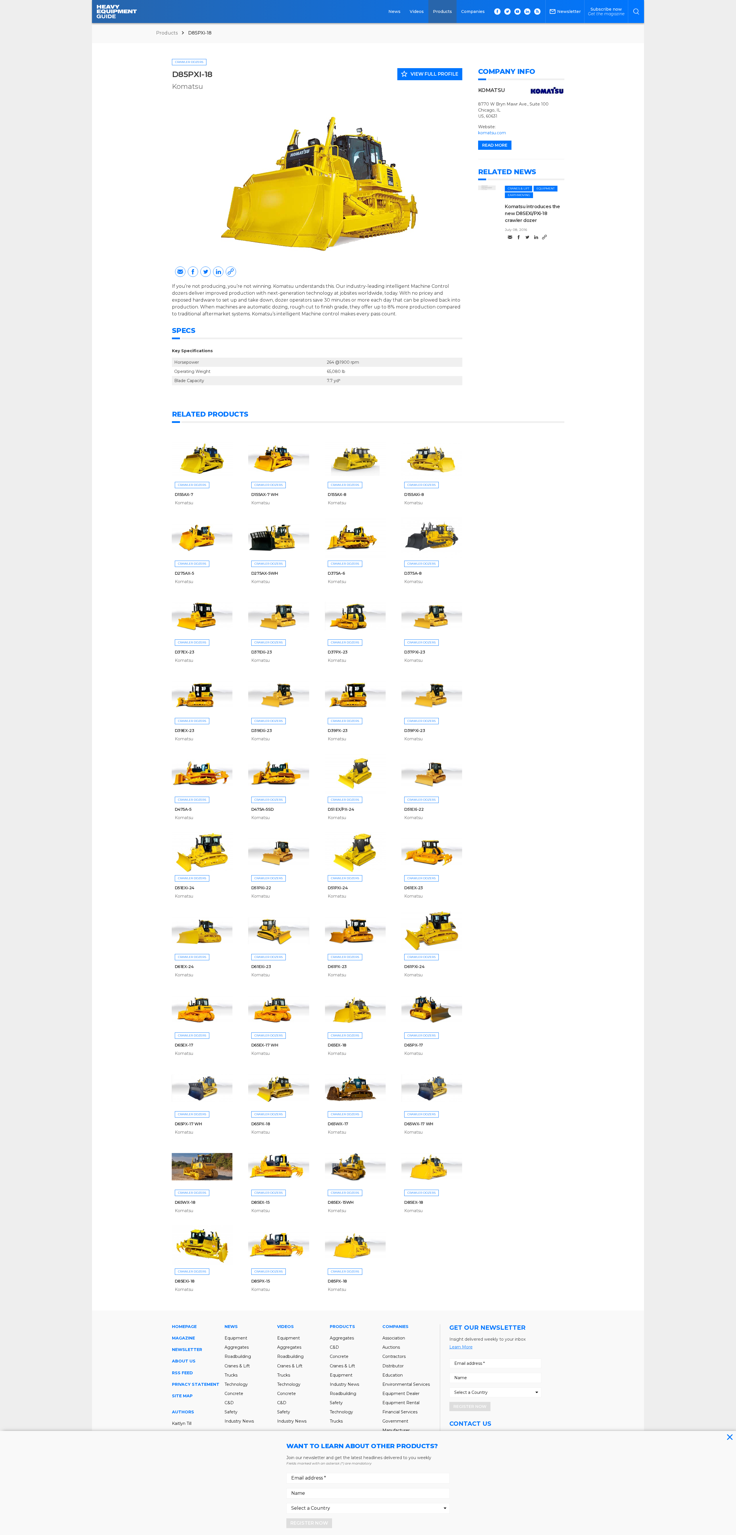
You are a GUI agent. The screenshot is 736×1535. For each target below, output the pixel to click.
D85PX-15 (260, 1281)
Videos (417, 11)
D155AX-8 (337, 494)
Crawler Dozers (189, 62)
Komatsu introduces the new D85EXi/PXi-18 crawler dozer (532, 213)
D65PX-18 (260, 1123)
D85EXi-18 (185, 1281)
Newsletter (187, 1349)
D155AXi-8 (414, 494)
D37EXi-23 (261, 652)
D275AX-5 (184, 573)
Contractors (394, 1356)
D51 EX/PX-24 (341, 809)
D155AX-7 (184, 494)
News (394, 11)
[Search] (636, 11)
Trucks (231, 1375)
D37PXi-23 (414, 652)
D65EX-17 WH (264, 1045)
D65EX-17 (184, 1045)
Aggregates (237, 1347)
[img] (487, 187)
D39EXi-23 (261, 730)
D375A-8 (412, 573)
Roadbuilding (238, 1356)
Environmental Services (406, 1384)
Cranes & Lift (518, 188)
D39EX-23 (184, 730)
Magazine (183, 1338)
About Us (183, 1361)
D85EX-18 (413, 1202)
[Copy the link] (231, 272)
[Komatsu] (547, 91)
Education (392, 1375)
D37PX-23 (338, 652)
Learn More (461, 1347)
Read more (494, 145)
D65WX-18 (185, 1202)
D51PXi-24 (338, 887)
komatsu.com (492, 132)
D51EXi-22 (413, 809)
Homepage (184, 1326)
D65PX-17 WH (188, 1123)
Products (442, 11)
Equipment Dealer (400, 1393)
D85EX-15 (260, 1202)
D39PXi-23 (414, 730)
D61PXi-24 (414, 966)
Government (395, 1421)
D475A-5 (183, 809)
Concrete (234, 1393)
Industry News (239, 1421)
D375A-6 (336, 573)
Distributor (393, 1366)
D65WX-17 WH (418, 1123)
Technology (236, 1384)
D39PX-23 (338, 730)
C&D (229, 1402)
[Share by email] (180, 272)
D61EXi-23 (261, 966)
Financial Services (399, 1412)
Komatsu (187, 86)
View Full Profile (429, 74)
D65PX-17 (413, 1045)
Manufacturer (396, 1430)
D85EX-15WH (341, 1202)
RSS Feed (182, 1373)
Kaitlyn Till (181, 1423)
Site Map (182, 1396)
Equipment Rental (400, 1402)
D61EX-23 (413, 887)
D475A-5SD (262, 809)
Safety (231, 1412)
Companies (473, 11)
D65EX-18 (337, 1045)
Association (393, 1338)
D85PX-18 (337, 1281)
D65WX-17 (338, 1123)
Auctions (391, 1347)
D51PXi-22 (261, 887)
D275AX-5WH (264, 573)
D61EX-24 (184, 966)
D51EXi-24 (184, 887)
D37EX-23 (184, 652)
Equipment (545, 188)
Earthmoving (519, 195)
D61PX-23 (337, 966)
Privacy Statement (195, 1384)
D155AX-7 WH (264, 494)
